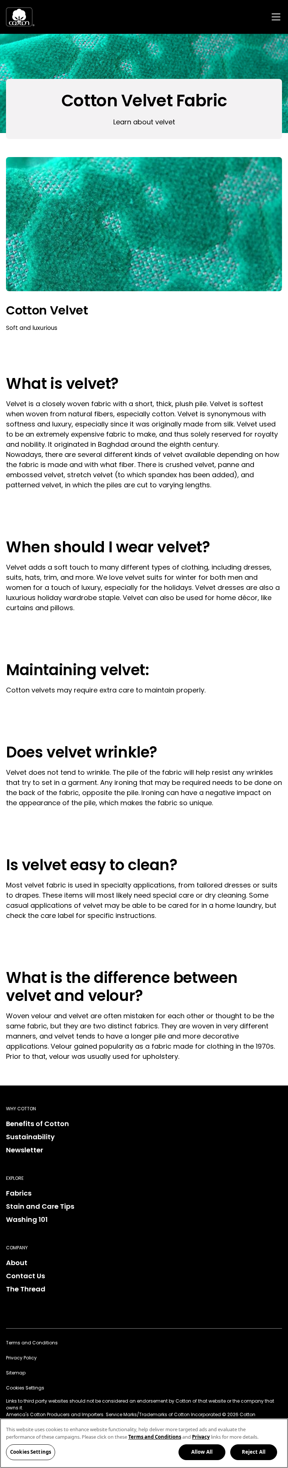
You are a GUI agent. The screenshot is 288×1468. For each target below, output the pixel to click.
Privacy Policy (21, 1358)
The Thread (25, 1289)
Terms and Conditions (32, 1342)
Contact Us (25, 1276)
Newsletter (24, 1150)
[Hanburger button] (276, 17)
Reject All (254, 1451)
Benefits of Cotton (37, 1123)
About (16, 1262)
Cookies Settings (30, 1451)
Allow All (202, 1451)
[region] (144, 1443)
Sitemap (16, 1373)
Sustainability (30, 1136)
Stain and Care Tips (40, 1206)
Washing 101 (27, 1219)
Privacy (201, 1436)
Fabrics (19, 1193)
